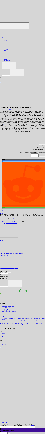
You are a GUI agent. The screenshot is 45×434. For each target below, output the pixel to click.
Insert (8, 433)
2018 (4, 323)
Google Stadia (9, 324)
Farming (36, 323)
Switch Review (6, 39)
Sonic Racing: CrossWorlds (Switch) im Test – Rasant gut (10, 220)
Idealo (2, 338)
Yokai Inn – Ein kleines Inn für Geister (10, 321)
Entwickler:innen (6, 49)
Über (2, 209)
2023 (14, 323)
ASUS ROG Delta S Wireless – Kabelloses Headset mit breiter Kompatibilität (11, 253)
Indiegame (18, 324)
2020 (8, 323)
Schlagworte (3, 316)
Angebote (21, 323)
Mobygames (3, 335)
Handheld (11, 223)
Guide (4, 51)
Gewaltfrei (5, 324)
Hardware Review (6, 41)
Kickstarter (24, 324)
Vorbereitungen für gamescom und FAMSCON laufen (9, 311)
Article (3, 48)
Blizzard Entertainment (24, 323)
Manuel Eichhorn (8, 109)
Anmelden (3, 342)
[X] (8, 13)
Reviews (3, 37)
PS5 (12, 326)
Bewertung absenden (42, 144)
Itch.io (3, 334)
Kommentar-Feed (4, 343)
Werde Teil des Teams (7, 60)
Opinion (5, 50)
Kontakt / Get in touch (5, 61)
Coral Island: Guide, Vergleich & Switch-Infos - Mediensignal (10, 317)
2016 (3, 323)
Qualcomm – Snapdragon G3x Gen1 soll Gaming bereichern (9, 268)
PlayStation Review (6, 38)
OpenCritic (3, 333)
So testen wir (5, 59)
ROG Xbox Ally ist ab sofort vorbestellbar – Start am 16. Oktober (11, 221)
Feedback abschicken (42, 156)
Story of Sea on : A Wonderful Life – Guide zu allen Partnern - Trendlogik (12, 320)
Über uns (3, 58)
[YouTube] (8, 20)
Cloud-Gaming (8, 223)
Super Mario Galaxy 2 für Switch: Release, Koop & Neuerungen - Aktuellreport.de (13, 318)
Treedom (3, 337)
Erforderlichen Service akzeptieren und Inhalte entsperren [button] (22, 134)
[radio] (23, 139)
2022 (12, 323)
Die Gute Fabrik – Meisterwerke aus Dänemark (8, 309)
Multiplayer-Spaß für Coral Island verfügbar (26, 317)
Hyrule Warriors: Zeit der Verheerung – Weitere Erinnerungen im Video (12, 308)
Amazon (33, 114)
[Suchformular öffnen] (9, 65)
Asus (4, 223)
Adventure (18, 323)
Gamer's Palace (39, 323)
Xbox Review (5, 40)
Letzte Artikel (4, 210)
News (2, 30)
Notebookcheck (5, 124)
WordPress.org (4, 344)
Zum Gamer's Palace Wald (22, 300)
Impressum (3, 423)
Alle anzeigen (12, 218)
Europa (34, 323)
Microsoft (29, 324)
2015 (1, 323)
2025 (15, 323)
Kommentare (3, 315)
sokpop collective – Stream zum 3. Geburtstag (8, 306)
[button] (3, 159)
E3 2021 (32, 323)
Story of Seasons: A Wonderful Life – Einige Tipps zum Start (31, 320)
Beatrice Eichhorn (7, 305)
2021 (10, 323)
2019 (6, 323)
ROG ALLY (15, 223)
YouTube (3, 336)
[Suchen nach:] (6, 75)
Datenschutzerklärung (5, 422)
